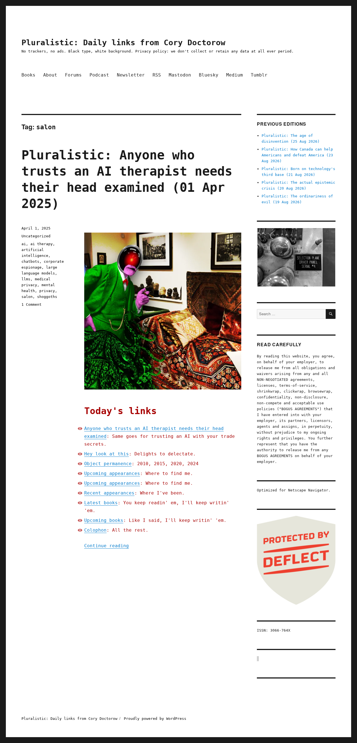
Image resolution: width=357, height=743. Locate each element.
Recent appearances (109, 493)
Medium (234, 75)
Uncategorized (35, 236)
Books (28, 75)
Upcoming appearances (112, 473)
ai (23, 244)
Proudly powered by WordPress (155, 718)
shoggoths (47, 297)
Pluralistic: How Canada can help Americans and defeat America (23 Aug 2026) (297, 155)
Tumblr (259, 75)
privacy (47, 291)
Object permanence (108, 463)
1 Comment (31, 304)
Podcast (99, 75)
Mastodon (180, 75)
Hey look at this (106, 454)
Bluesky (208, 75)
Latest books (101, 502)
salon (27, 297)
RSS (157, 75)
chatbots (30, 261)
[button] (296, 257)
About (50, 75)
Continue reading (106, 545)
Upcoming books (103, 520)
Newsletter (131, 75)
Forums (73, 75)
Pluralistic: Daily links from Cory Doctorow (123, 42)
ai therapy (41, 244)
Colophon (95, 530)
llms (25, 279)
